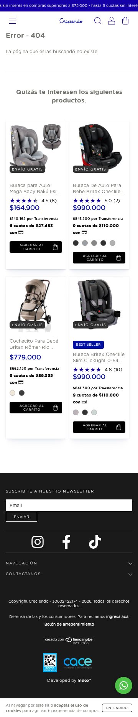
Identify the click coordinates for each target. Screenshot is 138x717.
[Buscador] (98, 22)
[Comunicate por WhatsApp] (123, 685)
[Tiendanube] (69, 642)
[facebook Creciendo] (67, 544)
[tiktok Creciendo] (95, 544)
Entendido (117, 708)
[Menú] (12, 22)
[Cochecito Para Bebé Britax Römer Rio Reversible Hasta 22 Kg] (33, 304)
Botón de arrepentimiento (69, 624)
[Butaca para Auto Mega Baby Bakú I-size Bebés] (33, 148)
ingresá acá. (117, 616)
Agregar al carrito (95, 258)
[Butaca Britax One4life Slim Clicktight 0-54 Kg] (97, 304)
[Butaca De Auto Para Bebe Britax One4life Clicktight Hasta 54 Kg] (97, 148)
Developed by (69, 680)
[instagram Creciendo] (38, 544)
